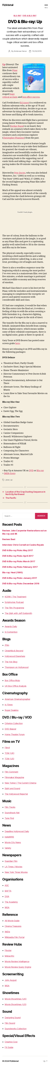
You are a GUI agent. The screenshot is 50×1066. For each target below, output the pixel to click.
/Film (7, 645)
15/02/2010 (37, 51)
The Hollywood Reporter (16, 794)
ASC (7, 885)
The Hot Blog (11, 662)
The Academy (11, 902)
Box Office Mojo (12, 680)
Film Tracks (10, 807)
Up (3, 64)
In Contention (11, 632)
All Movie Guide (12, 920)
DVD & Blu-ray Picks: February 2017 (20, 567)
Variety (8, 848)
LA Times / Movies (13, 866)
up (11, 480)
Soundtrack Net (12, 812)
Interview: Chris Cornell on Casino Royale (23, 545)
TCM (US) (9, 758)
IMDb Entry (9, 473)
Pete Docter (19, 173)
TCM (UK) (9, 753)
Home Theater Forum (15, 734)
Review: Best (8, 539)
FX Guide (9, 1047)
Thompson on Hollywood (16, 667)
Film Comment (11, 772)
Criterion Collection (14, 723)
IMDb (7, 931)
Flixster (8, 950)
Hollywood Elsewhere (15, 656)
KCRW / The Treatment (15, 596)
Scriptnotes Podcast (14, 602)
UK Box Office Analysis (15, 686)
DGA (7, 896)
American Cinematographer (17, 699)
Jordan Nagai (17, 126)
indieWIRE (9, 837)
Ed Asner (24, 102)
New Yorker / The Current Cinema (20, 783)
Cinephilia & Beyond (14, 650)
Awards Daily (11, 626)
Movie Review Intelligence (17, 961)
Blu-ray (40, 470)
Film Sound (10, 1023)
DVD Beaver (10, 729)
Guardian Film (11, 861)
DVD (31, 470)
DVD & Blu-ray (29, 16)
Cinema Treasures (13, 926)
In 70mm (9, 704)
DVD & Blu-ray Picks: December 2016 (20, 583)
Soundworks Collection (15, 1028)
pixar (8, 480)
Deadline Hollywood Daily (17, 831)
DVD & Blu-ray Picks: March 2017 (18, 561)
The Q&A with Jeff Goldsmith (18, 613)
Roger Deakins (11, 710)
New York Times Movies (16, 872)
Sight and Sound (12, 788)
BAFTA (8, 891)
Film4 (7, 747)
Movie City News (13, 842)
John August (11, 980)
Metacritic (9, 956)
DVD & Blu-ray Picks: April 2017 (17, 556)
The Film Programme (14, 608)
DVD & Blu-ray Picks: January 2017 (19, 578)
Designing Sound (13, 1017)
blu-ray (18, 16)
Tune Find (9, 818)
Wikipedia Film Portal (14, 937)
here (17, 343)
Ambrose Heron (20, 51)
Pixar (14, 70)
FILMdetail (7, 5)
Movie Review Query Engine (18, 967)
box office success (31, 97)
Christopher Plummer (13, 138)
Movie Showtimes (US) (15, 1004)
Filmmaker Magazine (14, 777)
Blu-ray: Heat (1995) (12, 572)
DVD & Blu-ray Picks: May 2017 (17, 550)
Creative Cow (11, 1042)
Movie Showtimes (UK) (16, 999)
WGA (7, 907)
